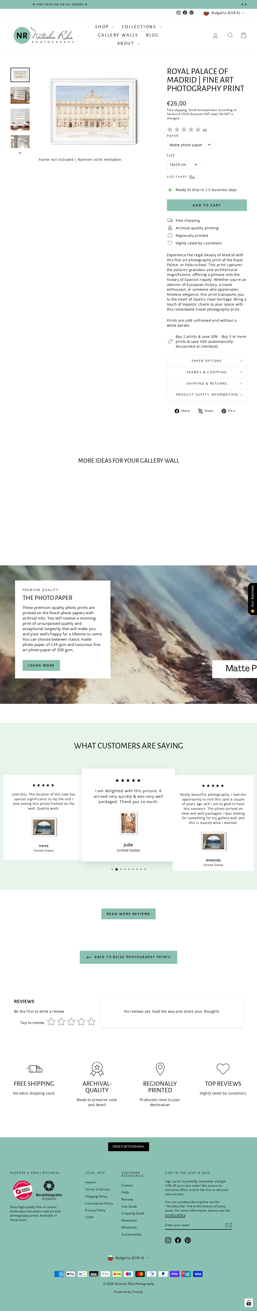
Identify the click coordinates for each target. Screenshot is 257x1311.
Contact (127, 1185)
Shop (103, 27)
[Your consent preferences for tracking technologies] (248, 1302)
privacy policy (175, 1215)
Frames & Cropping (207, 372)
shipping (180, 110)
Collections (140, 27)
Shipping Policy (96, 1196)
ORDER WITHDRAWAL (128, 1146)
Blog (152, 35)
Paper (173, 136)
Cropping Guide (133, 1213)
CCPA (89, 1217)
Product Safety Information (207, 394)
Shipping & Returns (207, 383)
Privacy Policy (95, 1210)
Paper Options (207, 361)
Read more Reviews (128, 914)
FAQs (125, 1192)
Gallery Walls (118, 35)
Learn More (41, 665)
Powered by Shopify (128, 1292)
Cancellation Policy (99, 1203)
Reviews (127, 1199)
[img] (184, 130)
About (126, 43)
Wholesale (129, 1227)
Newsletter (129, 1220)
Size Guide (129, 1206)
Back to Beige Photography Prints (132, 957)
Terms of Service (97, 1189)
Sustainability (131, 1234)
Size (171, 156)
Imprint (90, 1182)
